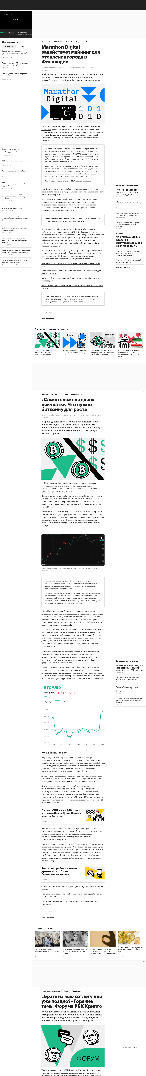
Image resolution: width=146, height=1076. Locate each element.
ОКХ (45, 697)
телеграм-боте (77, 301)
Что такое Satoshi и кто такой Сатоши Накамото (128, 260)
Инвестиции (38, 956)
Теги (50, 312)
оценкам (48, 229)
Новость (44, 42)
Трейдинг (119, 196)
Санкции (118, 704)
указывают (82, 847)
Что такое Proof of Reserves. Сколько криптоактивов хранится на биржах (128, 252)
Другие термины (123, 267)
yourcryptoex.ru (51, 301)
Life (64, 956)
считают (45, 502)
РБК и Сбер (121, 956)
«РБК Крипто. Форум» (74, 1070)
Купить (3, 32)
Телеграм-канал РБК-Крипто (57, 218)
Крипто (44, 821)
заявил (91, 797)
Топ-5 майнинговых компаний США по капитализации (68, 181)
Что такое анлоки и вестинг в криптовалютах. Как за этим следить (129, 241)
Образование (94, 956)
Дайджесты (119, 208)
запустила (46, 130)
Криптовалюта (120, 217)
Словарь (120, 233)
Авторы (44, 312)
